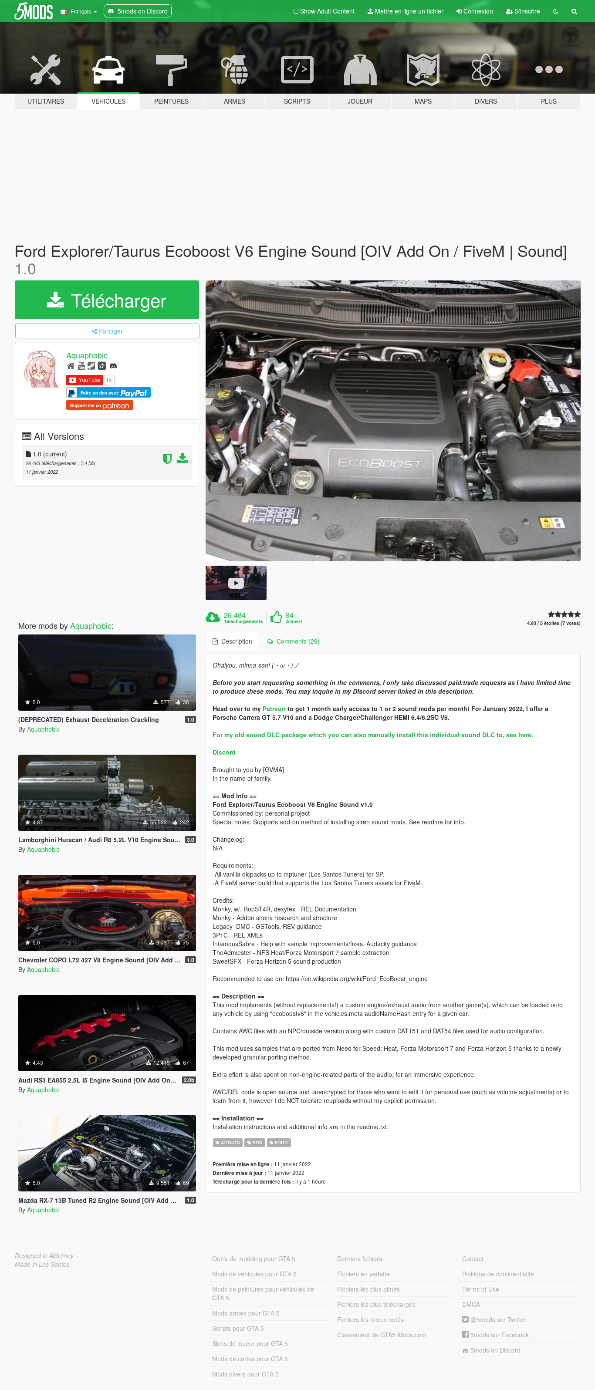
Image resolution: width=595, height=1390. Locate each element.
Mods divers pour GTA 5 (245, 1374)
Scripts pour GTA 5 (238, 1328)
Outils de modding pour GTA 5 (253, 1258)
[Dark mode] (556, 11)
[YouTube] (81, 365)
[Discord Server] (113, 365)
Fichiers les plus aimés (368, 1289)
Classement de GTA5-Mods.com (381, 1334)
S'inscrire (526, 11)
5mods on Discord (495, 1350)
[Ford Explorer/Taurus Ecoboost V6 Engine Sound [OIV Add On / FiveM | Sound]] (393, 420)
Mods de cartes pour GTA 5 (250, 1358)
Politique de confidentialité (498, 1273)
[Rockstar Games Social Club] (102, 365)
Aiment (294, 621)
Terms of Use (480, 1289)
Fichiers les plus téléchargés (376, 1304)
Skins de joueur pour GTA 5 (250, 1343)
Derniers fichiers (359, 1258)
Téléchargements (243, 621)
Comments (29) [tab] (296, 641)
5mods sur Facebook (499, 1334)
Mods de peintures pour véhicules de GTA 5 (263, 1293)
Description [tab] (235, 641)
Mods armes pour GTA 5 (246, 1313)
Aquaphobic (87, 355)
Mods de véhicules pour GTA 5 (254, 1273)
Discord (224, 752)
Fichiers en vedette (363, 1273)
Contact (472, 1258)
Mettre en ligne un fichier (408, 11)
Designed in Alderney (44, 1255)
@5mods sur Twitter (497, 1319)
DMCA (471, 1304)
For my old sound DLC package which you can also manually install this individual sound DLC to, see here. (373, 734)
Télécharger (116, 300)
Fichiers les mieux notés (370, 1319)
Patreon (274, 708)
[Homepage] (70, 365)
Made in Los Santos (42, 1264)
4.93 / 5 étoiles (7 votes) (554, 623)
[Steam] (91, 365)
